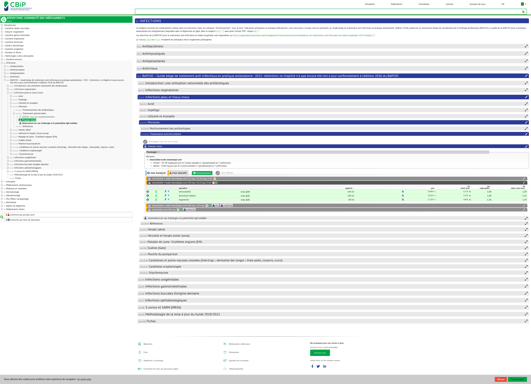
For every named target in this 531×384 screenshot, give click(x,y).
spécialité (183, 188)
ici (255, 31)
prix (432, 188)
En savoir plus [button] (84, 379)
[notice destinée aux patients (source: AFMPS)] (168, 191)
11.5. (218, 31)
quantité (348, 188)
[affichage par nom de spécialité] (148, 191)
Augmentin (184, 199)
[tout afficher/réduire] (524, 178)
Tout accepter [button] (517, 379)
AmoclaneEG (185, 191)
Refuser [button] (501, 379)
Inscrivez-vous (320, 353)
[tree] (61, 117)
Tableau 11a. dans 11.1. (150, 39)
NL (503, 4)
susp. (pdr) (245, 191)
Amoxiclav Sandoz (187, 195)
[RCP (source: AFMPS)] (165, 191)
